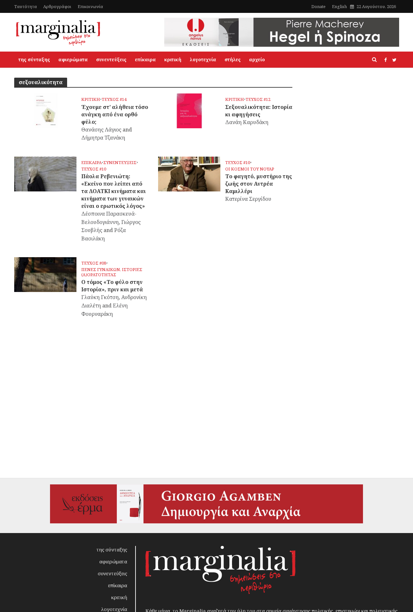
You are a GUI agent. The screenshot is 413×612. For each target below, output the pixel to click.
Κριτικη (90, 99)
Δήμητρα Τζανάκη (103, 137)
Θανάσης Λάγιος (101, 129)
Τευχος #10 (93, 169)
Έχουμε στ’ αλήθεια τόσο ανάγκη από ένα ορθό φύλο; (114, 114)
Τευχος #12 (258, 99)
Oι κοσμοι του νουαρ (249, 169)
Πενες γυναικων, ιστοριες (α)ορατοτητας (111, 272)
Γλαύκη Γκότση (100, 297)
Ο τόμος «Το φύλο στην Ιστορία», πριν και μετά (112, 285)
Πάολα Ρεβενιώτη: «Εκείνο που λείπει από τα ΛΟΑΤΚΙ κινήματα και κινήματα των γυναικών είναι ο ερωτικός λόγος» (113, 191)
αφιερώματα (73, 59)
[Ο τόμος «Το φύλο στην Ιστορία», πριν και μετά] (45, 274)
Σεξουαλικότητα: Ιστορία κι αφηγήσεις (258, 110)
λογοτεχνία (203, 59)
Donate (318, 6)
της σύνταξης (34, 59)
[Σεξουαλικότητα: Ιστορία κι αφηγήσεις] (189, 110)
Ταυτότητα (25, 6)
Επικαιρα (91, 162)
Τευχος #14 (114, 99)
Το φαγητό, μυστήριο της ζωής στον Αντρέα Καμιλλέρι (258, 184)
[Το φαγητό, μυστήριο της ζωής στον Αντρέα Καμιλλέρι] (189, 173)
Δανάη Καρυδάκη (246, 122)
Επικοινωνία (90, 6)
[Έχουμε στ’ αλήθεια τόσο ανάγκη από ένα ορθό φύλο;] (45, 110)
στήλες (233, 59)
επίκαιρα (145, 59)
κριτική (172, 59)
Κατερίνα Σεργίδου (248, 198)
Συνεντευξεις (119, 162)
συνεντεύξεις (111, 59)
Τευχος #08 (93, 263)
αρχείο (257, 59)
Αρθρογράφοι (57, 6)
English (339, 6)
